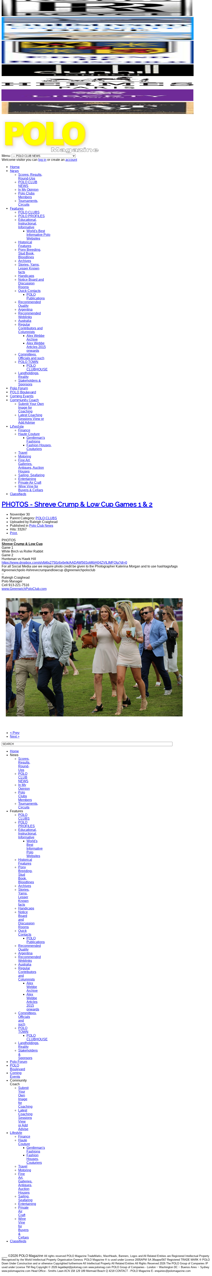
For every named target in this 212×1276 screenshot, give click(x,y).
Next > (14, 736)
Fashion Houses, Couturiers (39, 447)
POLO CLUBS (29, 212)
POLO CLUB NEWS (27, 184)
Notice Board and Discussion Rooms (31, 283)
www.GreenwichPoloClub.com (24, 589)
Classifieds (18, 494)
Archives (24, 261)
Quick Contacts (29, 291)
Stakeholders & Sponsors (29, 382)
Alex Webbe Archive (35, 337)
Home (15, 167)
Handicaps (26, 276)
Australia (24, 320)
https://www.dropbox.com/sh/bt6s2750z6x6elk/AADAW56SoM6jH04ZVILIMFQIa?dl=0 (64, 562)
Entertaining (27, 479)
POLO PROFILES (31, 216)
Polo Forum (19, 388)
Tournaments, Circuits (28, 202)
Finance (24, 430)
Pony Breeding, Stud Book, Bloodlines (29, 253)
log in (42, 159)
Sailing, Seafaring (31, 475)
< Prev (14, 733)
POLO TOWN (28, 362)
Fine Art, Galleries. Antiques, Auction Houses (31, 465)
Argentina (25, 309)
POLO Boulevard (23, 392)
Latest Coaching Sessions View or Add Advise (31, 418)
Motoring (24, 456)
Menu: (7, 156)
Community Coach (24, 400)
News (14, 171)
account (71, 159)
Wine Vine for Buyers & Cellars (30, 488)
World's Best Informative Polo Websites (38, 234)
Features (17, 208)
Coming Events (22, 396)
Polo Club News (41, 525)
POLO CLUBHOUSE (37, 367)
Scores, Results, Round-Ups (30, 176)
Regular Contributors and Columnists (30, 328)
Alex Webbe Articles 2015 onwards (36, 346)
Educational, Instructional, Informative (27, 223)
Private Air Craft (29, 482)
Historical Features (25, 244)
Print (13, 533)
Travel (22, 452)
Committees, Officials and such (31, 356)
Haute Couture (29, 434)
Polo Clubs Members (26, 195)
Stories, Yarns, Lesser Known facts (29, 268)
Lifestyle (17, 426)
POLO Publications (35, 296)
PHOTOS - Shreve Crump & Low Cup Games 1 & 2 (77, 504)
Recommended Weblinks (29, 315)
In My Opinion (28, 189)
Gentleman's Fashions (35, 439)
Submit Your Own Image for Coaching (31, 407)
